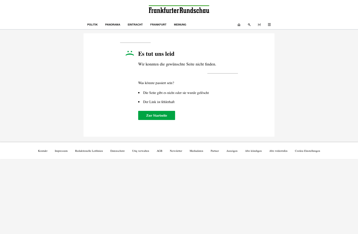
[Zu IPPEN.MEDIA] (259, 24)
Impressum (61, 151)
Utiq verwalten (140, 151)
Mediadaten (196, 151)
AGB (159, 151)
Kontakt (42, 151)
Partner (215, 151)
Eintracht (135, 24)
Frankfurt (158, 24)
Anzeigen (232, 151)
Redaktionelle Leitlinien (89, 151)
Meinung (180, 24)
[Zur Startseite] (178, 10)
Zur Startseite (156, 115)
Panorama (112, 24)
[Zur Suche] (249, 24)
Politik (92, 24)
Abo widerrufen (278, 151)
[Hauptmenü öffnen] (269, 24)
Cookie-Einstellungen (307, 151)
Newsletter (176, 151)
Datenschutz (117, 151)
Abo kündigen (253, 151)
